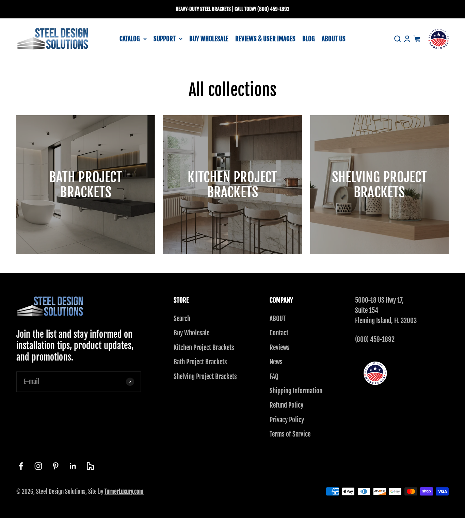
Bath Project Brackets (200, 362)
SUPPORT (165, 38)
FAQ (274, 376)
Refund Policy (286, 405)
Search (182, 319)
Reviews (280, 348)
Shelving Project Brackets (205, 376)
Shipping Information (296, 391)
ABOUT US (334, 38)
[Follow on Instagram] (38, 466)
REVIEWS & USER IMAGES (265, 38)
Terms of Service (290, 434)
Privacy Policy (287, 420)
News (276, 362)
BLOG (308, 38)
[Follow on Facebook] (21, 466)
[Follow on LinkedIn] (73, 466)
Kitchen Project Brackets (204, 348)
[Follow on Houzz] (90, 466)
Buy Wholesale (191, 333)
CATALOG (129, 38)
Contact (279, 333)
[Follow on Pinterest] (55, 466)
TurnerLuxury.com (124, 491)
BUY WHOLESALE (208, 38)
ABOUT (278, 319)
